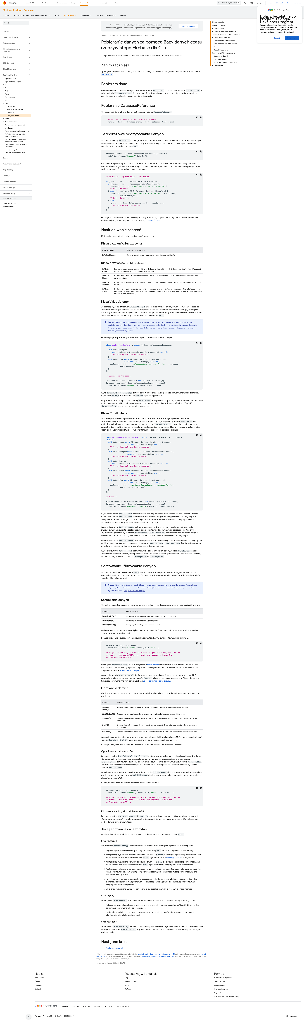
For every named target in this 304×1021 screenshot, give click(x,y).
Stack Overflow (220, 981)
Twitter (127, 985)
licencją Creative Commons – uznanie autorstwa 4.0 (156, 954)
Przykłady (38, 985)
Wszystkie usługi (122, 1006)
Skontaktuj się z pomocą (223, 978)
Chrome (75, 1006)
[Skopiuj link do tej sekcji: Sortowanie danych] (131, 600)
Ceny (73, 3)
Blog (270, 3)
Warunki (38, 1016)
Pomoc (117, 3)
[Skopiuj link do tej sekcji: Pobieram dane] (129, 84)
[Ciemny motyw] (197, 117)
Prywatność (47, 1016)
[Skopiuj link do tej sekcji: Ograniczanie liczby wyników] (135, 751)
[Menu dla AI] (59, 15)
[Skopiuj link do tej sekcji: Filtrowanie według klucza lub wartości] (146, 811)
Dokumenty (84, 3)
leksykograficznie (173, 857)
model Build (29, 3)
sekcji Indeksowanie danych (134, 591)
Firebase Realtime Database (18, 10)
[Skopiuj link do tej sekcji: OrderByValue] (119, 921)
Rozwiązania (62, 3)
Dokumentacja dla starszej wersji (226, 997)
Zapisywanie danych (115, 948)
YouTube (128, 989)
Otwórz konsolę (282, 3)
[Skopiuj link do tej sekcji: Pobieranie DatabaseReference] (157, 105)
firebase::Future (153, 220)
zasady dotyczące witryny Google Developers (157, 956)
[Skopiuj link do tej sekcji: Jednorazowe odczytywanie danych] (166, 134)
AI (56, 15)
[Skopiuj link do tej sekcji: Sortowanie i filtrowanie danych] (158, 566)
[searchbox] (16, 23)
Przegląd (6, 15)
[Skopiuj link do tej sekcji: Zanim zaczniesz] (131, 65)
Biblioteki (38, 989)
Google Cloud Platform (103, 1006)
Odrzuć (277, 38)
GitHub (37, 993)
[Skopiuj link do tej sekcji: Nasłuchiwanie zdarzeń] (143, 230)
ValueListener (153, 665)
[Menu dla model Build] (36, 3)
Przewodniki (39, 978)
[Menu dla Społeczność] (110, 3)
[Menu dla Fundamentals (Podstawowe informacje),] (50, 15)
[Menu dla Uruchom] (52, 3)
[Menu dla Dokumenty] (91, 3)
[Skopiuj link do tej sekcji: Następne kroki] (130, 942)
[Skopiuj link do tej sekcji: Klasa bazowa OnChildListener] (148, 263)
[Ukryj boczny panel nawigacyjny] (28, 1016)
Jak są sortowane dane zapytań (157, 681)
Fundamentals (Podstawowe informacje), (30, 15)
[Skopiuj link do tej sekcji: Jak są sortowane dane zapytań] (149, 829)
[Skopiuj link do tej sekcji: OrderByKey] (116, 895)
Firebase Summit (131, 981)
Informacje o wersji (221, 989)
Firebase (104, 36)
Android (65, 1006)
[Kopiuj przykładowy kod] (201, 117)
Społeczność (102, 3)
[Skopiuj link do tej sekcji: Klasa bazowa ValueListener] (145, 243)
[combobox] (229, 3)
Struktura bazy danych (129, 670)
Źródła (37, 981)
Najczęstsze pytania (221, 993)
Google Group (219, 985)
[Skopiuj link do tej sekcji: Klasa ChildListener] (131, 413)
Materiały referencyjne (106, 15)
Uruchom (45, 3)
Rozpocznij (291, 38)
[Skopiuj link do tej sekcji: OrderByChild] (119, 841)
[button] (14, 37)
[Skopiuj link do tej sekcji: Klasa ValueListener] (131, 301)
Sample (123, 15)
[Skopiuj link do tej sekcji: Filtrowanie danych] (130, 688)
